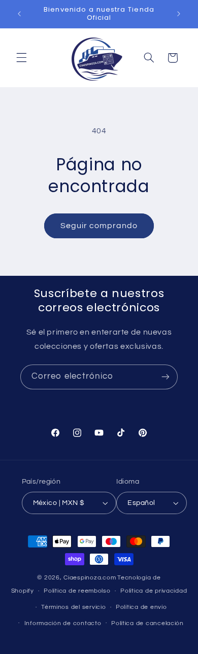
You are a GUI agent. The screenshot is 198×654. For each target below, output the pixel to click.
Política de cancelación (147, 623)
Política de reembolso (77, 591)
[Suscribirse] (165, 377)
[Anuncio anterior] (19, 14)
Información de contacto (63, 623)
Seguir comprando (99, 226)
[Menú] (21, 57)
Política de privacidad (153, 591)
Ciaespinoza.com (89, 577)
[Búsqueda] (148, 57)
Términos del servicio (73, 607)
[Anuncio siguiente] (179, 14)
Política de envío (141, 607)
